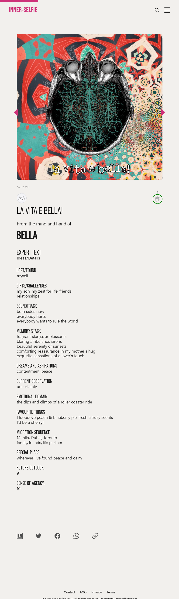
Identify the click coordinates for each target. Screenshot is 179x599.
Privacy (96, 592)
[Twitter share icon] (38, 536)
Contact (69, 592)
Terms (111, 592)
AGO (83, 592)
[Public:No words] (16, 113)
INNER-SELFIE (23, 9)
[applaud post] (157, 199)
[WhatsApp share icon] (76, 536)
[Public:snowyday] (162, 113)
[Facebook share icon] (57, 536)
